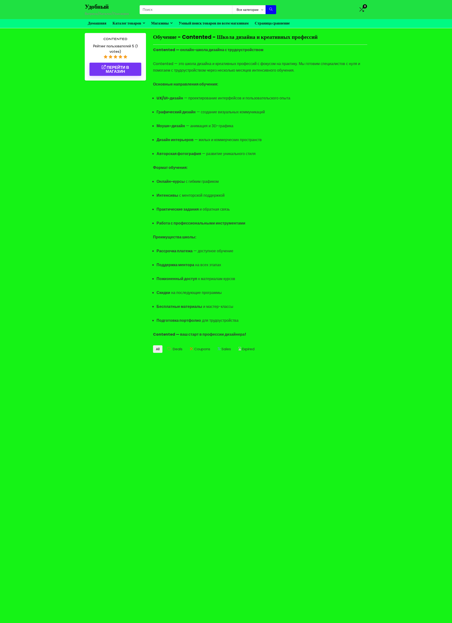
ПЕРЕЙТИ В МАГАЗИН (117, 69)
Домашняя (97, 23)
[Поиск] (271, 9)
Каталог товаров (127, 23)
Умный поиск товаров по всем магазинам (214, 23)
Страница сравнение (272, 23)
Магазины (160, 23)
